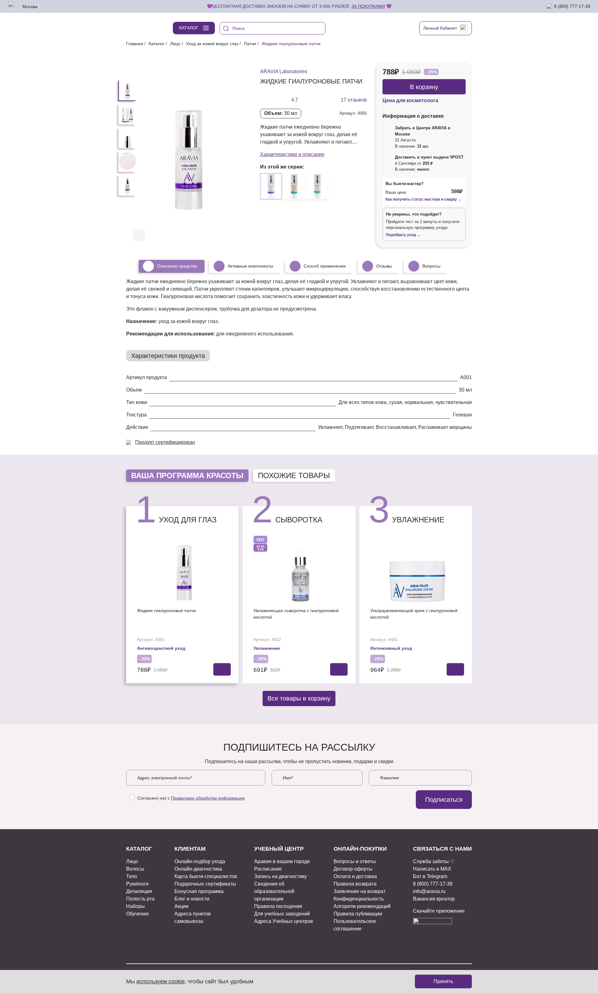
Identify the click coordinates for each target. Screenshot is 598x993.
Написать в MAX (432, 869)
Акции (181, 906)
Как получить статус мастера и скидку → (424, 199)
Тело (131, 876)
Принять (443, 981)
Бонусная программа (199, 891)
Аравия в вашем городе (282, 861)
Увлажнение (267, 648)
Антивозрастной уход (161, 648)
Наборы (135, 906)
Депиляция (139, 891)
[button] (225, 235)
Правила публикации (358, 913)
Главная (134, 43)
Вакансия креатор (434, 898)
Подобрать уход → (403, 235)
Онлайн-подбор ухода (199, 861)
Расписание (268, 869)
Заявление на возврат (360, 891)
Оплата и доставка (355, 876)
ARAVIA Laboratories (283, 71)
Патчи (250, 43)
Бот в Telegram (430, 876)
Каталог (156, 43)
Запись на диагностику (280, 876)
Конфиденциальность (359, 898)
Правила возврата (355, 883)
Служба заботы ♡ (433, 861)
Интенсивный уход (391, 648)
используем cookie (160, 981)
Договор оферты (353, 869)
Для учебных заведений (282, 913)
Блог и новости (191, 898)
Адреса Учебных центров (283, 921)
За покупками (368, 6)
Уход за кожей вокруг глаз (212, 43)
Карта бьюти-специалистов (205, 876)
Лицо (175, 43)
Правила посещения (278, 906)
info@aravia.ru (429, 891)
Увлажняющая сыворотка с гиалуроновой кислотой (296, 614)
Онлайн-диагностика (198, 869)
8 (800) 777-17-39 (571, 5)
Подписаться (444, 799)
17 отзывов (354, 99)
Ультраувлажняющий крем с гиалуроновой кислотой (414, 614)
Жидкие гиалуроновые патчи (166, 610)
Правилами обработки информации (208, 798)
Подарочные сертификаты (205, 883)
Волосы (135, 869)
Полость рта (140, 898)
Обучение (137, 913)
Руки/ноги (137, 883)
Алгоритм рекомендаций (362, 906)
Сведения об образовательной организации (274, 891)
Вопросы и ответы (355, 861)
